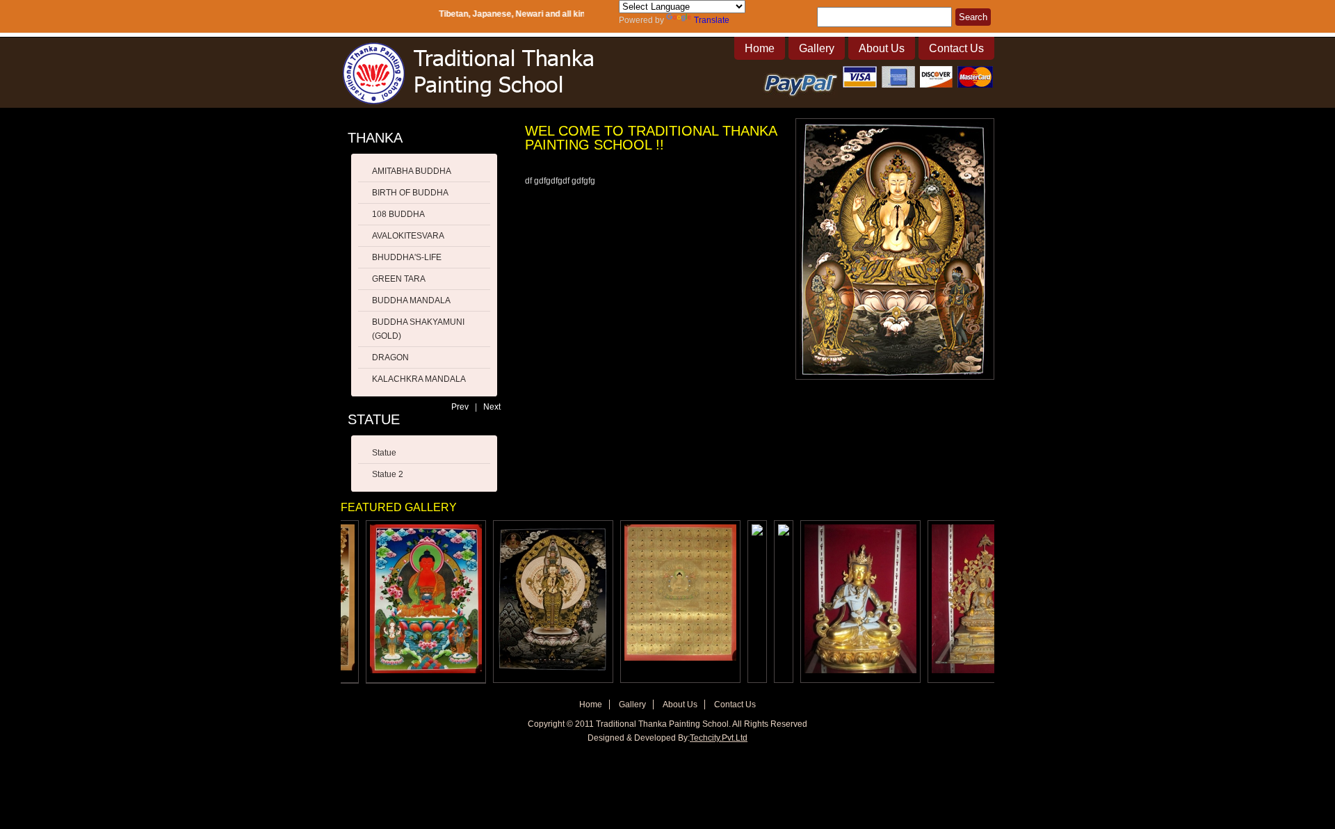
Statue (384, 453)
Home (760, 48)
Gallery (816, 48)
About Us (882, 48)
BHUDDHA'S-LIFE (407, 257)
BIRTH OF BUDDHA (410, 193)
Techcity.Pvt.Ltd (718, 738)
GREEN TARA (399, 279)
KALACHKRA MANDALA (419, 379)
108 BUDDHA (398, 214)
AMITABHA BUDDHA (411, 171)
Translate (711, 20)
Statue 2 (387, 474)
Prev (460, 407)
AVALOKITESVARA (408, 236)
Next (492, 407)
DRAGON (390, 357)
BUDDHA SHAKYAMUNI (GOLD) (418, 329)
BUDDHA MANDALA (411, 300)
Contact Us (956, 48)
